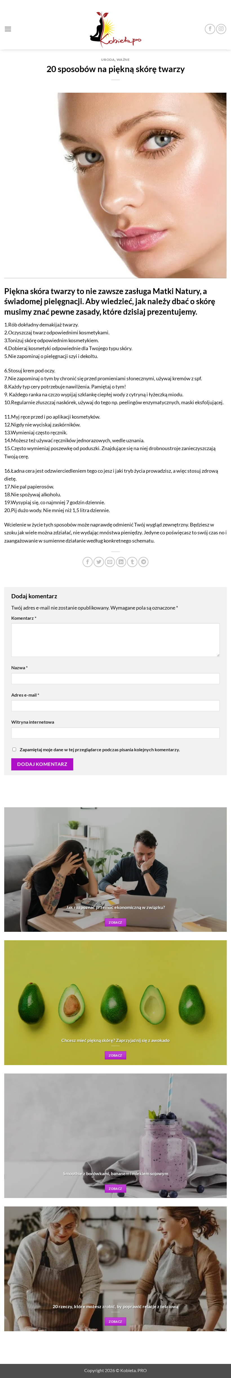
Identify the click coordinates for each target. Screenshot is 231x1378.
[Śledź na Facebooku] (210, 29)
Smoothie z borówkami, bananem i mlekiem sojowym (115, 1173)
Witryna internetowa (32, 721)
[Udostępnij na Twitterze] (99, 562)
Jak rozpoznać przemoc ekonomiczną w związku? (115, 907)
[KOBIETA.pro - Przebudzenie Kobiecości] (115, 29)
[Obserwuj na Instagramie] (221, 29)
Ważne (123, 59)
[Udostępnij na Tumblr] (132, 562)
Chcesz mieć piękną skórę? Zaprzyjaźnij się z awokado (115, 1040)
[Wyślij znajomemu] (110, 562)
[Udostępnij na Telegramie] (143, 562)
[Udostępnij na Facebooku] (88, 562)
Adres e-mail (25, 694)
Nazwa (19, 667)
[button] (8, 29)
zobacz (115, 922)
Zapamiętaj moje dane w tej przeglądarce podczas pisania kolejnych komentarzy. (100, 749)
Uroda (108, 59)
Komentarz (23, 618)
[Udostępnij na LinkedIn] (121, 562)
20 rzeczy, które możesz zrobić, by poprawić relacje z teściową (115, 1306)
